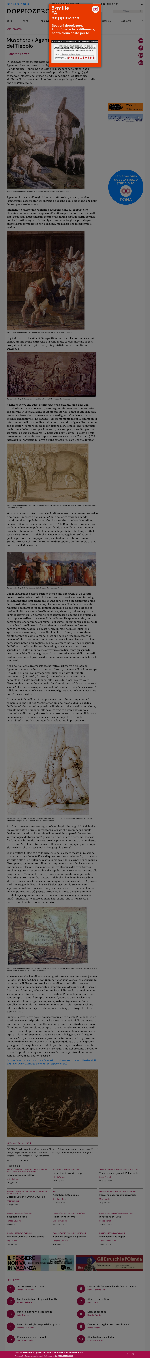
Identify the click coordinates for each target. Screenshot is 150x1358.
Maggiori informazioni (64, 1355)
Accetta (130, 1354)
